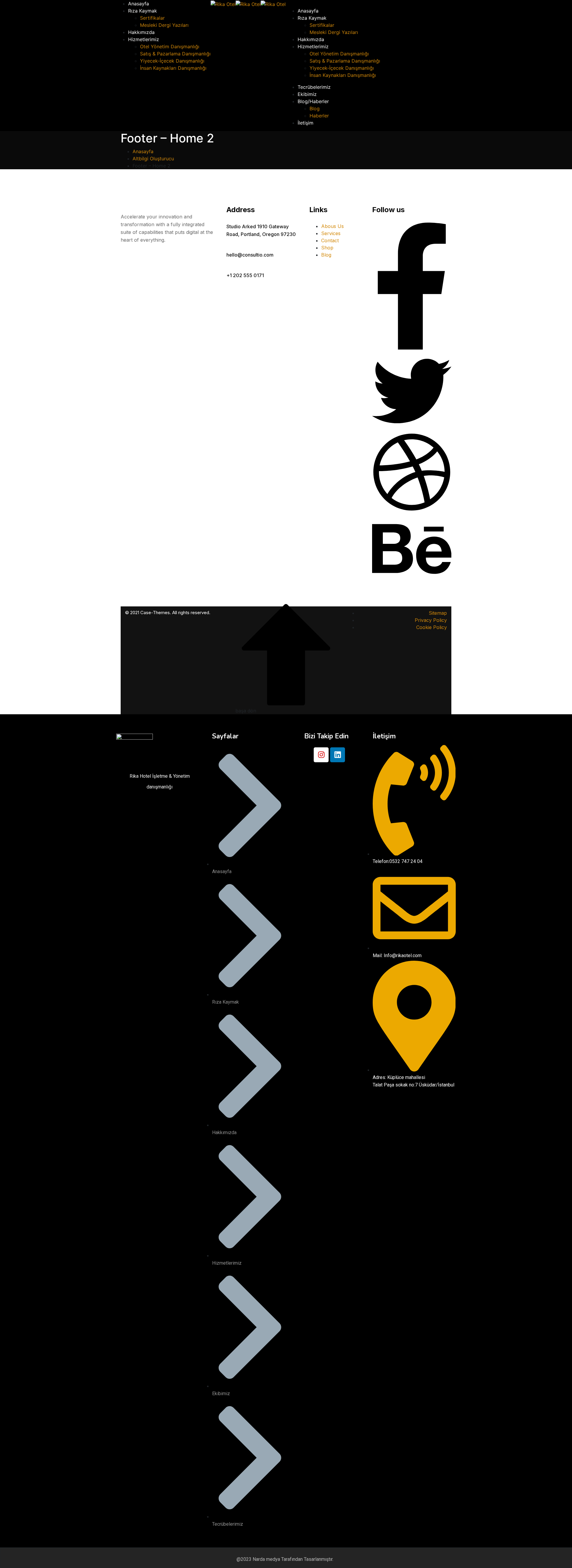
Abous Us (332, 226)
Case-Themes (155, 612)
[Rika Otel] (223, 4)
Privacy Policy (431, 620)
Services (331, 233)
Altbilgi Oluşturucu (153, 159)
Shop (327, 248)
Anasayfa (143, 151)
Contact (330, 240)
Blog (326, 255)
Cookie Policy (431, 627)
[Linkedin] (337, 754)
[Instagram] (321, 754)
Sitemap (438, 613)
